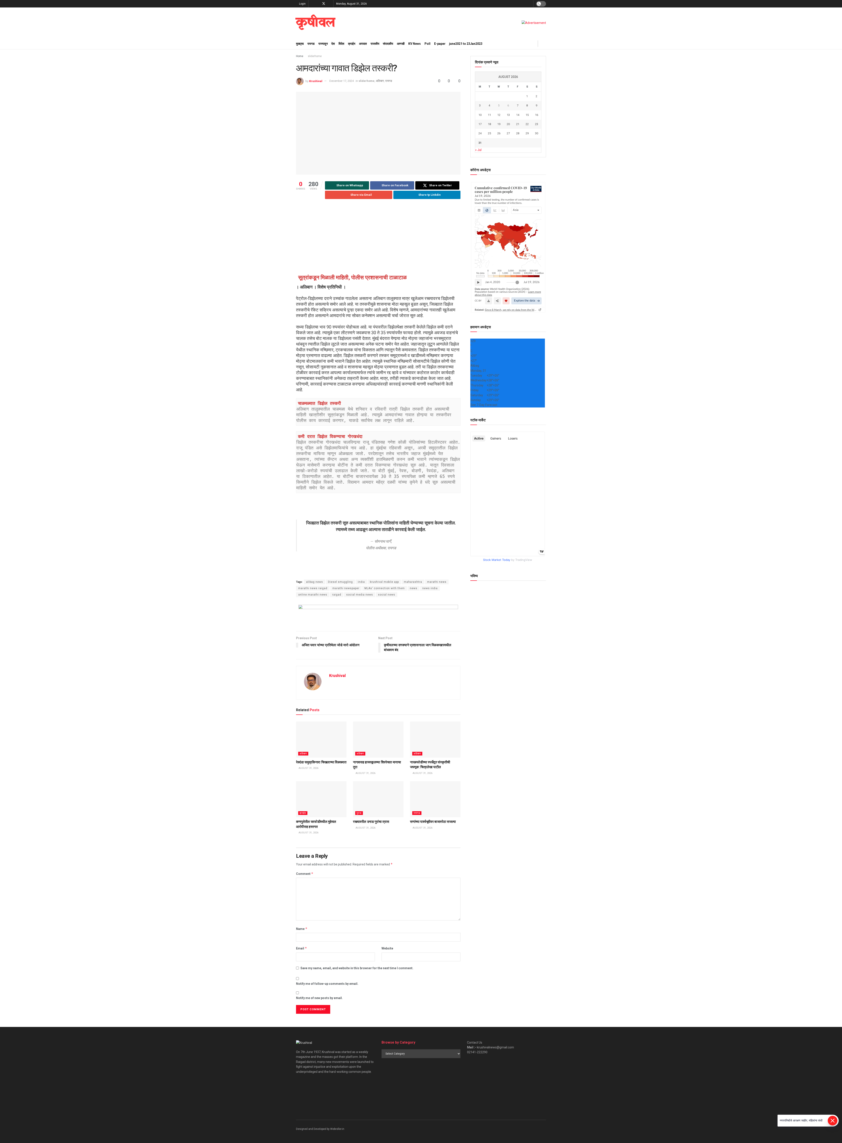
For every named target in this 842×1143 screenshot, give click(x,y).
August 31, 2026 (308, 768)
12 (498, 115)
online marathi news (312, 594)
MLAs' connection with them (384, 588)
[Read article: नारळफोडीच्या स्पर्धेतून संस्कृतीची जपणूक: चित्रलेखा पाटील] (435, 739)
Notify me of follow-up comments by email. (327, 983)
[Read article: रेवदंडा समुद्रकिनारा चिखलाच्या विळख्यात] (321, 739)
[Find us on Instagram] (318, 3)
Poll (427, 43)
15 (527, 115)
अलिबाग (380, 81)
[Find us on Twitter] (323, 3)
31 (480, 142)
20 (508, 124)
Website (387, 948)
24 (480, 133)
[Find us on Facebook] (312, 3)
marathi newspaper (345, 588)
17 (480, 124)
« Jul (478, 150)
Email (301, 948)
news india (430, 588)
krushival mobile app (384, 581)
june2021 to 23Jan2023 (465, 43)
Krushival (315, 81)
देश (333, 43)
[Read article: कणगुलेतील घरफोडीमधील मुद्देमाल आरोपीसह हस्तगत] (321, 799)
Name (301, 929)
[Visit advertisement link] (534, 22)
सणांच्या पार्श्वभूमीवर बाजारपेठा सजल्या (433, 822)
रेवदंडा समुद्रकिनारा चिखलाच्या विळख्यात (321, 762)
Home (299, 56)
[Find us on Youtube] (329, 3)
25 (489, 133)
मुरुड (359, 813)
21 (517, 124)
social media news (359, 594)
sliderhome (315, 56)
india (361, 581)
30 (536, 133)
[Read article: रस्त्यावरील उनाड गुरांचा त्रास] (378, 799)
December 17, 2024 (341, 81)
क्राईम (351, 43)
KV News (414, 43)
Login (302, 3)
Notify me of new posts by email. (319, 998)
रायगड (311, 43)
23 (536, 124)
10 (480, 115)
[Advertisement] (378, 237)
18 (489, 124)
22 (527, 124)
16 (536, 115)
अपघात (363, 43)
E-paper (440, 43)
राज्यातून (323, 43)
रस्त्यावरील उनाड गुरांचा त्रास (371, 822)
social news (386, 594)
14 (517, 115)
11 (489, 115)
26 (498, 133)
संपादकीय (388, 43)
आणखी (401, 43)
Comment (304, 874)
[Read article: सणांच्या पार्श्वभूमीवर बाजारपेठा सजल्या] (435, 799)
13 (508, 115)
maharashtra (413, 581)
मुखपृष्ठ (300, 43)
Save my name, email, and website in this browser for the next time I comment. (356, 968)
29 (527, 133)
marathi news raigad (312, 588)
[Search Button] (544, 43)
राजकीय (375, 43)
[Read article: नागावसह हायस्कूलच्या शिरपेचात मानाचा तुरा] (378, 739)
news (413, 588)
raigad (336, 594)
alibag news (314, 581)
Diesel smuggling (340, 581)
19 (498, 124)
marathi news (436, 581)
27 (508, 133)
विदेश (341, 43)
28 (517, 133)
